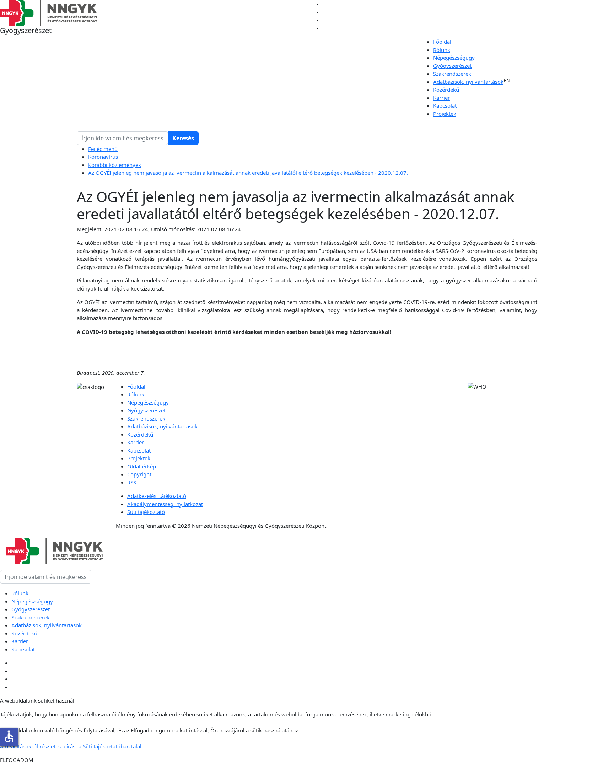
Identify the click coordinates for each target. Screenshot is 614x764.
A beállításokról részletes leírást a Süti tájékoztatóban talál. (71, 746)
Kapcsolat (445, 105)
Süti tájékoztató (146, 511)
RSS (131, 482)
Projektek (444, 113)
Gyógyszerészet (452, 65)
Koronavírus (103, 156)
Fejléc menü (103, 148)
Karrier (441, 97)
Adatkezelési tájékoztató (156, 495)
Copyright (139, 474)
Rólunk (441, 49)
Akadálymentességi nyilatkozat (165, 504)
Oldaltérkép (141, 466)
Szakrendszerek (452, 73)
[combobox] (122, 138)
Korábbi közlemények (114, 164)
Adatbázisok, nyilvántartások (468, 81)
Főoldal (442, 41)
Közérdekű (446, 89)
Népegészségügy (454, 57)
